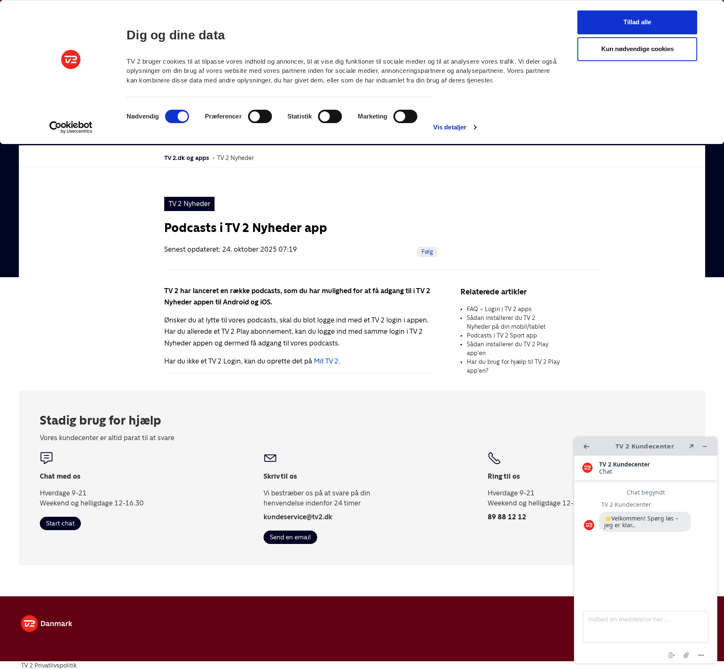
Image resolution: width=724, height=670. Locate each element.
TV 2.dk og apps (186, 158)
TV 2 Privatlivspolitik (49, 665)
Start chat (60, 523)
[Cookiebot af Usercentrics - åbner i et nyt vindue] (71, 127)
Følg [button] (427, 251)
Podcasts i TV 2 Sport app (502, 335)
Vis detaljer (449, 127)
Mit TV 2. (327, 361)
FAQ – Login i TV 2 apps (499, 309)
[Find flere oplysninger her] (645, 550)
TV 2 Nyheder (235, 158)
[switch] (260, 116)
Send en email (290, 537)
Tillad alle (637, 22)
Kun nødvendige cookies (637, 48)
